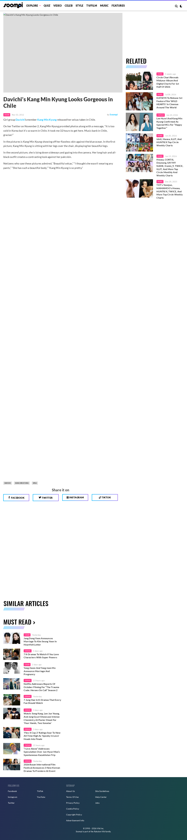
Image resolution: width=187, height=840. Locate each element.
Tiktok (106, 497)
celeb (27, 635)
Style (79, 5)
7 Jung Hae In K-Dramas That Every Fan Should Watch (42, 701)
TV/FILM (91, 5)
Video (57, 5)
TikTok (40, 791)
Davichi (20, 119)
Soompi (114, 114)
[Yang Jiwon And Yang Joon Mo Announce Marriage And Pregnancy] (11, 668)
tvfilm (27, 745)
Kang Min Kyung (47, 119)
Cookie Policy (72, 808)
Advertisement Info (75, 820)
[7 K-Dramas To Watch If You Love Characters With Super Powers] (11, 654)
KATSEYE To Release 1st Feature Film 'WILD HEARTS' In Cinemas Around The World (169, 102)
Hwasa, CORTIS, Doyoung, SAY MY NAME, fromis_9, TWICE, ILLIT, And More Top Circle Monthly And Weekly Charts (169, 167)
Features (118, 5)
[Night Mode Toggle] (181, 6)
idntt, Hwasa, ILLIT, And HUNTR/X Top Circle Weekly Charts (169, 142)
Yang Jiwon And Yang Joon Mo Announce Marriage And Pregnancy (39, 671)
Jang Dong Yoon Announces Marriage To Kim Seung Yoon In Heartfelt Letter (40, 641)
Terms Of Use (72, 797)
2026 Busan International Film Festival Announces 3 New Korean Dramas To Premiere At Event (42, 767)
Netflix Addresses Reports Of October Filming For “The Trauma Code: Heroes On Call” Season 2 (41, 687)
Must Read (17, 621)
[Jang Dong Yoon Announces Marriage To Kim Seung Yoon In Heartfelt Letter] (11, 638)
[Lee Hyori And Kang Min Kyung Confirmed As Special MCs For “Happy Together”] (139, 122)
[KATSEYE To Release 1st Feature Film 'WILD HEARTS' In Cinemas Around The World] (139, 101)
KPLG (35, 483)
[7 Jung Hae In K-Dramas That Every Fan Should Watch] (11, 700)
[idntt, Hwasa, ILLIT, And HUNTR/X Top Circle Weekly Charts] (139, 142)
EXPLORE (32, 5)
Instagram (76, 497)
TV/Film (160, 115)
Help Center (101, 797)
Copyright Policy (74, 814)
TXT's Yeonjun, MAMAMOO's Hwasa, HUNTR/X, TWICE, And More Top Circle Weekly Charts (169, 191)
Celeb (69, 5)
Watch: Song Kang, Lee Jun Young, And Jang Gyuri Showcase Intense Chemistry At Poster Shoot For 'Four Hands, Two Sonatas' (42, 718)
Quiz (47, 5)
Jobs (97, 803)
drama (27, 651)
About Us (70, 791)
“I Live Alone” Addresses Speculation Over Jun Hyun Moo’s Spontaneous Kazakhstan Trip (42, 751)
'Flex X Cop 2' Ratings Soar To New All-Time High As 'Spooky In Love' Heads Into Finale (42, 735)
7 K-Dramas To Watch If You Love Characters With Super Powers (41, 656)
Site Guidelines (102, 791)
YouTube (41, 797)
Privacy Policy (73, 803)
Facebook (18, 497)
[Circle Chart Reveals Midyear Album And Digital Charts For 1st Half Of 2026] (139, 81)
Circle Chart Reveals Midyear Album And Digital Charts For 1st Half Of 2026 (167, 82)
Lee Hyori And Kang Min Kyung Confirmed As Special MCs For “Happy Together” (169, 123)
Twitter (47, 497)
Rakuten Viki (99, 831)
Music (104, 5)
